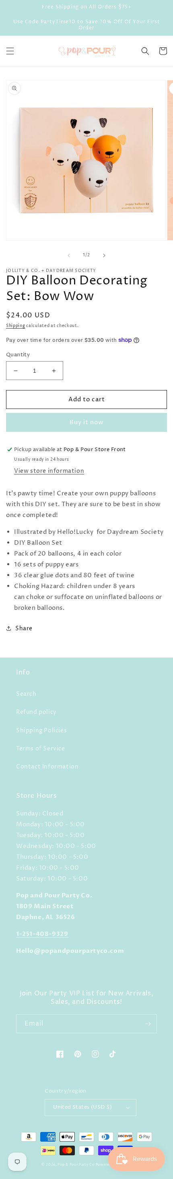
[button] (10, 51)
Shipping (15, 326)
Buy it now (87, 422)
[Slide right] (104, 255)
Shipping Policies (41, 730)
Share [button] (24, 628)
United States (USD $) (82, 1107)
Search (26, 694)
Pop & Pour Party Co (76, 1165)
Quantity (18, 354)
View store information (49, 471)
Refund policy (36, 712)
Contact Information (47, 766)
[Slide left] (69, 255)
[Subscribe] (148, 1023)
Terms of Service (40, 748)
